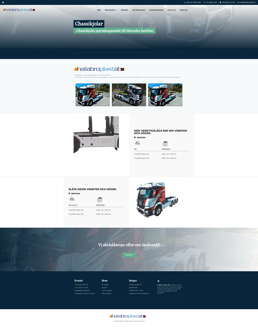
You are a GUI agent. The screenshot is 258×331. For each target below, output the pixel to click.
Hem (99, 10)
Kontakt (184, 10)
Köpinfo (124, 10)
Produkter (110, 10)
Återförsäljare (156, 10)
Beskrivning (141, 137)
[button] (69, 143)
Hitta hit (171, 10)
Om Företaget (138, 10)
